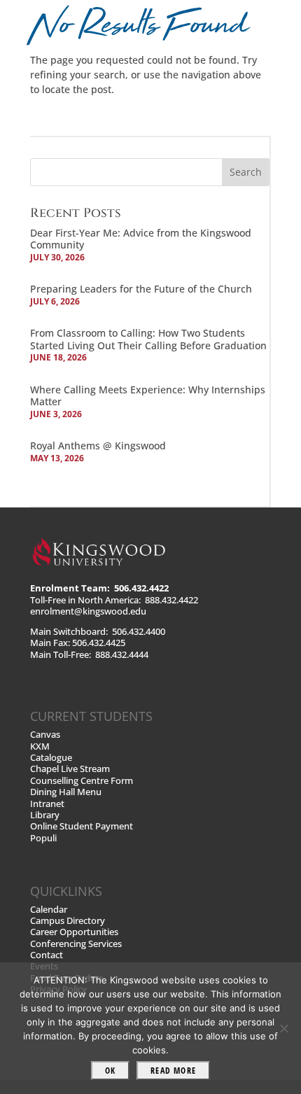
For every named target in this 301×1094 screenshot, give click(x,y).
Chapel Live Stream (70, 769)
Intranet (47, 804)
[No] (283, 1028)
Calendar (48, 910)
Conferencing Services (76, 944)
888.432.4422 (171, 600)
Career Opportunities (74, 932)
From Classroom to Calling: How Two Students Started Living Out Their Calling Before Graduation (148, 339)
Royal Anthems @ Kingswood (98, 445)
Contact (46, 955)
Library (44, 815)
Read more (173, 1071)
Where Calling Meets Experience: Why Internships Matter (147, 396)
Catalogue (51, 758)
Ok (110, 1071)
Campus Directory (67, 921)
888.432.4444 (121, 655)
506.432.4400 (138, 632)
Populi (43, 838)
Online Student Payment (81, 826)
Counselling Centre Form (81, 781)
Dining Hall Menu (66, 792)
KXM (40, 746)
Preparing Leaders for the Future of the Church (141, 288)
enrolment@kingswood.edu (88, 611)
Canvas (45, 735)
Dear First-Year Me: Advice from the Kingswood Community (140, 239)
